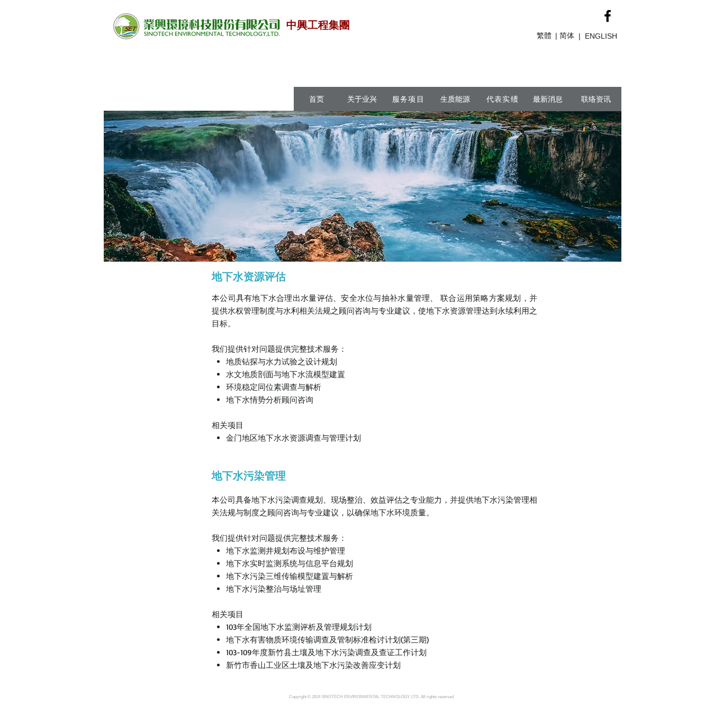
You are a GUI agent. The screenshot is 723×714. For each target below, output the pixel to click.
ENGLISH (601, 36)
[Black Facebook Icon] (608, 16)
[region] (427, 138)
